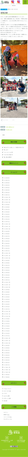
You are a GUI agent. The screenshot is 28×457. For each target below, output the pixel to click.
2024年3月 (6, 246)
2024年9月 (6, 231)
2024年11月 (7, 226)
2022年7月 (6, 294)
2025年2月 (6, 219)
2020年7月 (6, 350)
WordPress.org (8, 419)
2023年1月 (6, 280)
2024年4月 (6, 243)
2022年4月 (6, 301)
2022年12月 (7, 282)
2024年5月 (6, 241)
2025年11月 (7, 199)
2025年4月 (6, 216)
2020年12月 (7, 338)
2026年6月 (6, 182)
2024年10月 (7, 229)
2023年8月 (6, 263)
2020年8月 (6, 348)
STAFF (5, 393)
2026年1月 (6, 195)
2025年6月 (6, 212)
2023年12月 (7, 253)
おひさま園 (6, 396)
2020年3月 (6, 360)
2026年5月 (6, 185)
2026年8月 (6, 178)
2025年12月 (7, 197)
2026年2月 (6, 192)
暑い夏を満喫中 (8, 157)
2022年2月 (6, 306)
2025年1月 (6, 221)
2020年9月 (6, 345)
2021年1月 (6, 335)
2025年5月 (6, 214)
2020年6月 (6, 352)
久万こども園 (4, 9)
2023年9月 (6, 260)
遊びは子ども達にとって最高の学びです (14, 147)
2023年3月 (6, 275)
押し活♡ (6, 150)
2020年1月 (6, 365)
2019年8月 (6, 377)
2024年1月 (6, 250)
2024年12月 (7, 224)
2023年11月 (7, 255)
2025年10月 (7, 202)
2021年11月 (7, 314)
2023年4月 (6, 272)
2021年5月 (6, 328)
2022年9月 (6, 289)
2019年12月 (7, 367)
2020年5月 (6, 355)
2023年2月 (6, 277)
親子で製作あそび (10, 127)
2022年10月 (7, 287)
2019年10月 (7, 372)
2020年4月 (6, 357)
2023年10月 (7, 258)
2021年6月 (6, 326)
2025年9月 (6, 204)
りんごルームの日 (8, 152)
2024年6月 (6, 238)
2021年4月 (6, 331)
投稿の (6, 414)
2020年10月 (7, 343)
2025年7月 (6, 209)
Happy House (7, 388)
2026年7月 (6, 180)
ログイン (6, 412)
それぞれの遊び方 (8, 154)
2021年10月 (7, 316)
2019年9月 (6, 374)
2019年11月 (7, 369)
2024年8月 (6, 233)
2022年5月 (6, 299)
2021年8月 (6, 321)
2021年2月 (6, 333)
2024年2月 (6, 248)
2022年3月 (6, 304)
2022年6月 (6, 297)
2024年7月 (6, 236)
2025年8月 (6, 207)
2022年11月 (7, 284)
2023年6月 (6, 267)
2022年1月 (6, 309)
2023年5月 (6, 270)
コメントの (8, 417)
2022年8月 (6, 292)
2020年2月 (6, 362)
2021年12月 (7, 311)
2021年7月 (6, 323)
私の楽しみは (9, 129)
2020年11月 (7, 340)
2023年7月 (6, 265)
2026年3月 (6, 190)
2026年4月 (6, 187)
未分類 (5, 400)
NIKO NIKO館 (7, 391)
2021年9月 (6, 318)
